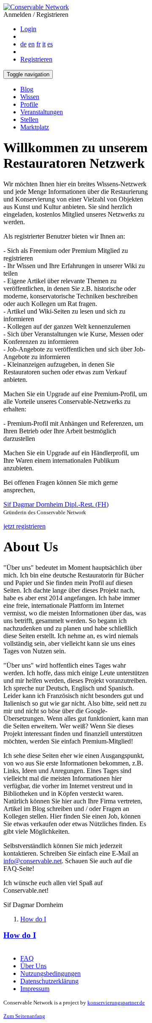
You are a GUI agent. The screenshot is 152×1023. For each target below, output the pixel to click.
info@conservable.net (32, 861)
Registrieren (36, 59)
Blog (26, 89)
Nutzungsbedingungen (50, 973)
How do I (33, 919)
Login (28, 28)
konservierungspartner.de (116, 1002)
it (44, 44)
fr (38, 44)
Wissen (29, 96)
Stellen (29, 119)
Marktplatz (34, 127)
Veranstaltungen (41, 111)
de (23, 44)
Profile (29, 104)
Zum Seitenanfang (24, 1016)
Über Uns (33, 965)
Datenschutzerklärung (49, 981)
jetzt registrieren (24, 526)
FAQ (27, 958)
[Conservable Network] (36, 7)
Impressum (34, 988)
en (31, 44)
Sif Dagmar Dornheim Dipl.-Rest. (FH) (56, 504)
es (50, 44)
